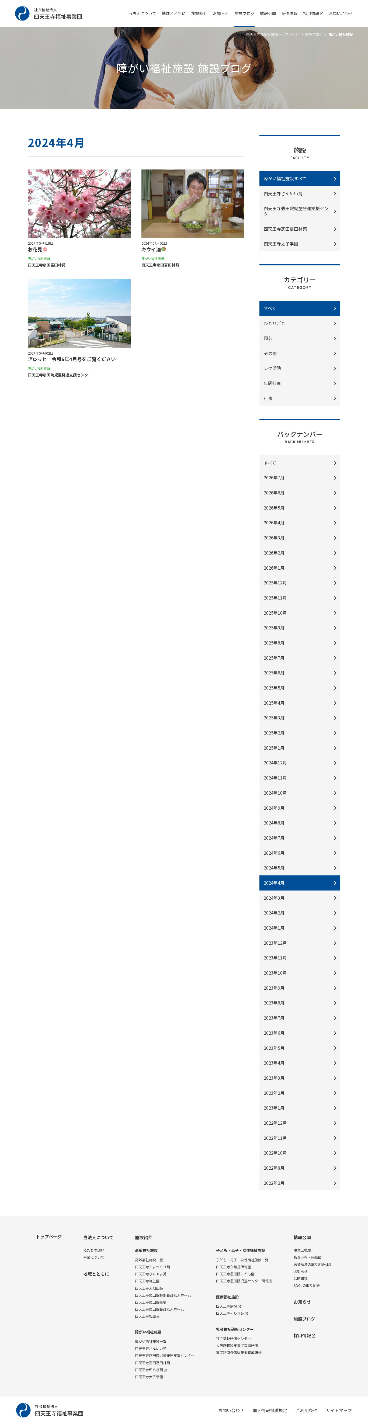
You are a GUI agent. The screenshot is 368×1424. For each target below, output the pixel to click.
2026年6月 (274, 492)
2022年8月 (274, 1168)
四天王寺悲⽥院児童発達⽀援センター (296, 211)
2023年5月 (274, 1048)
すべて (270, 462)
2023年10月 (275, 972)
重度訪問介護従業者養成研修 (239, 1352)
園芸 (268, 338)
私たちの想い (93, 1250)
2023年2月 (274, 1093)
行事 (268, 398)
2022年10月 (275, 1152)
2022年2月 (274, 1183)
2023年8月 (274, 1002)
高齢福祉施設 (146, 1250)
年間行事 (272, 383)
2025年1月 (274, 747)
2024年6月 (274, 853)
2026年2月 (274, 552)
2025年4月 (274, 702)
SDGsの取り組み (307, 1285)
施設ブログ (244, 13)
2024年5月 (274, 867)
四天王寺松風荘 (147, 1316)
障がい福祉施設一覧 (150, 1341)
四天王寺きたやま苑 (150, 1273)
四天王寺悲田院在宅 (150, 1302)
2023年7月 (274, 1017)
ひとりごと (274, 323)
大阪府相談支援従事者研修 (237, 1345)
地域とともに (174, 13)
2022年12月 (275, 1123)
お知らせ (221, 13)
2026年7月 (274, 477)
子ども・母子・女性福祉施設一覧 (242, 1259)
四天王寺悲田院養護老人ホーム (159, 1309)
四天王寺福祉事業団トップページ (272, 34)
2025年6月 (274, 672)
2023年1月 (274, 1107)
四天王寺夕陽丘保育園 (233, 1266)
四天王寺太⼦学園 (281, 243)
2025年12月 (275, 582)
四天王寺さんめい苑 (283, 193)
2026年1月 (274, 567)
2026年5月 (274, 507)
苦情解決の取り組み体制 (313, 1264)
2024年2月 (274, 912)
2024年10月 (275, 792)
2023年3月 (274, 1078)
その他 (270, 353)
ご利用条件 (306, 1410)
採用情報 (311, 13)
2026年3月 (274, 537)
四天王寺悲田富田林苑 (152, 1362)
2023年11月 (275, 957)
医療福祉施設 (227, 1297)
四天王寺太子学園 (149, 1376)
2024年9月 (274, 808)
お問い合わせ (341, 13)
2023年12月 (275, 943)
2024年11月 (275, 777)
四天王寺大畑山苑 (149, 1288)
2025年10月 (275, 612)
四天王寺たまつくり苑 (152, 1266)
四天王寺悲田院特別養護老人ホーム (163, 1295)
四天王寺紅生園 (147, 1280)
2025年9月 (274, 627)
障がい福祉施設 (148, 1332)
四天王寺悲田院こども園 (235, 1273)
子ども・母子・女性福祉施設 (240, 1250)
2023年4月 (274, 1062)
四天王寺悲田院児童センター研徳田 (244, 1280)
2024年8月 (274, 822)
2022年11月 (275, 1138)
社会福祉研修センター (235, 1329)
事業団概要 (302, 1250)
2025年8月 (274, 642)
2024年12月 (275, 762)
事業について (93, 1257)
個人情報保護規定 (270, 1410)
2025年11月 (275, 597)
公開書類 (301, 1278)
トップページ (49, 1236)
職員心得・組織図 (308, 1257)
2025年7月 (274, 657)
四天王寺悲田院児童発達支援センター (165, 1355)
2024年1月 (274, 927)
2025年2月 (274, 732)
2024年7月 (274, 837)
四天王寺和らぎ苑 (149, 1369)
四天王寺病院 (226, 1306)
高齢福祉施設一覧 (149, 1259)
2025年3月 (274, 717)
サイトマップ (339, 1410)
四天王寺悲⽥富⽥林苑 (285, 229)
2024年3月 (274, 898)
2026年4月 (274, 522)
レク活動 (272, 368)
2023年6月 (274, 1033)
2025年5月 (274, 687)
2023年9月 (274, 988)
